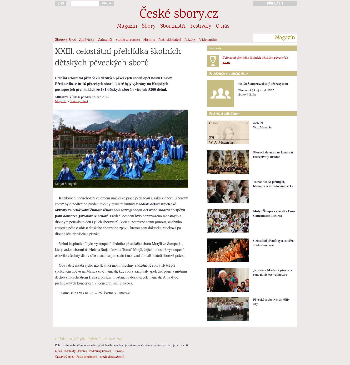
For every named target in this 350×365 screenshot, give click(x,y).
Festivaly (200, 26)
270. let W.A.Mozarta (262, 125)
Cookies (119, 351)
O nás (222, 26)
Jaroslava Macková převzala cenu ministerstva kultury (272, 272)
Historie (149, 39)
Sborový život (65, 39)
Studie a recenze (127, 39)
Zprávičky (87, 39)
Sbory (148, 26)
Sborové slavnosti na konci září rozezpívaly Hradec (274, 154)
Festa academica (86, 356)
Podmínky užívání (100, 351)
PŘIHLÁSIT (275, 3)
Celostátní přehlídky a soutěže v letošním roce (273, 243)
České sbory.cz (179, 14)
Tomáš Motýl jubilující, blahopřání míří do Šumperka (273, 184)
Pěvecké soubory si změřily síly (271, 301)
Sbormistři (172, 26)
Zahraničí (105, 39)
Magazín (127, 26)
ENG (60, 3)
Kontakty (69, 351)
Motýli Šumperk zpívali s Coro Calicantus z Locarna (274, 213)
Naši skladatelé (170, 39)
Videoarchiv (208, 39)
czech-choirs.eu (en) (112, 356)
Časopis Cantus (64, 356)
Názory (190, 39)
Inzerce (82, 351)
